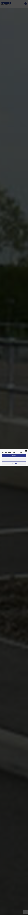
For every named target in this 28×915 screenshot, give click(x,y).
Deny (14, 459)
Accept (14, 455)
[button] (25, 451)
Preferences (14, 463)
